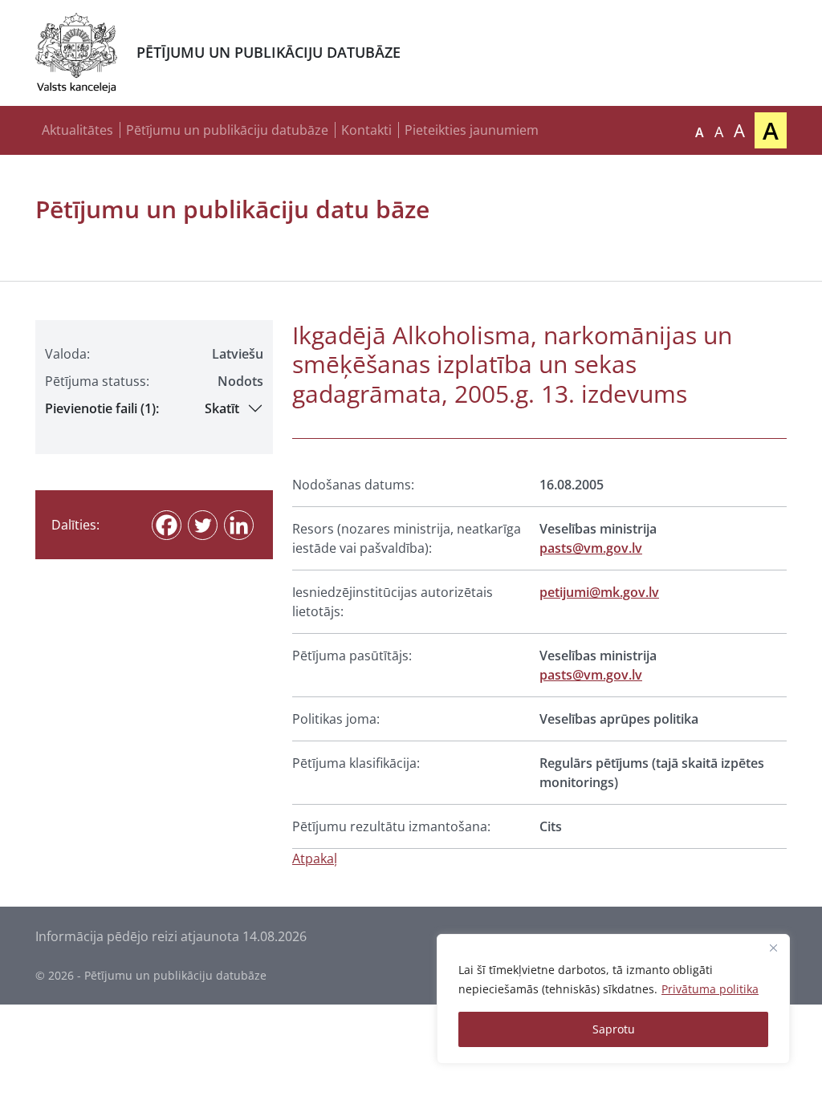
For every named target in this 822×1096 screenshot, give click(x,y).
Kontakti (366, 130)
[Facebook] (166, 525)
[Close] (773, 947)
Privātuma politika (710, 989)
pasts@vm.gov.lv (590, 548)
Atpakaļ (314, 858)
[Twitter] (203, 525)
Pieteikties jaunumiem (472, 130)
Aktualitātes (77, 130)
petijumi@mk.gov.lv (599, 592)
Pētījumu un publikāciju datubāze (227, 130)
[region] (613, 999)
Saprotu (613, 1029)
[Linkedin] (239, 525)
